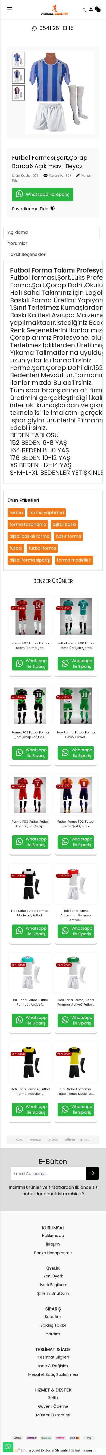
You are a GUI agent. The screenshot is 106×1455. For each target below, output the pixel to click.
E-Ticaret (47, 1450)
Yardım (53, 1334)
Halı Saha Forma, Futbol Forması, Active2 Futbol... (75, 1002)
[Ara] (84, 10)
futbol (16, 548)
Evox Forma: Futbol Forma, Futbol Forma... (76, 734)
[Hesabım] (91, 9)
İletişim (53, 1244)
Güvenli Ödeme (53, 1406)
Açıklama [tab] (18, 232)
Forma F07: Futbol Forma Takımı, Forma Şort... (30, 645)
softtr (15, 1450)
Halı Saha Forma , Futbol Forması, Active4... (30, 1002)
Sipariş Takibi (53, 1325)
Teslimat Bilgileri (53, 1357)
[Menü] (9, 10)
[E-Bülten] (92, 1173)
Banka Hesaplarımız (53, 1253)
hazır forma (68, 536)
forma (16, 512)
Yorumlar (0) (60, 175)
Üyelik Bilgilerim (53, 1284)
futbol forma (42, 548)
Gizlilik (53, 1397)
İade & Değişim (53, 1366)
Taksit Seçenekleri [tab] (27, 254)
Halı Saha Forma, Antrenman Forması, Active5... (75, 915)
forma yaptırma (46, 512)
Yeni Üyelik (53, 1276)
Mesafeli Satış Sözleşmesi (53, 1374)
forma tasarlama (28, 524)
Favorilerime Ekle (31, 209)
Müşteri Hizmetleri (53, 1415)
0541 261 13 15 (55, 28)
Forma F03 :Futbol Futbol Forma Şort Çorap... (30, 823)
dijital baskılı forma (29, 536)
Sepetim (53, 1316)
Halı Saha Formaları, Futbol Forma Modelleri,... (75, 1091)
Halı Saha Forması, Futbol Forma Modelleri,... (30, 1091)
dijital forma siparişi (30, 560)
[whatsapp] (8, 1447)
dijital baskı (64, 524)
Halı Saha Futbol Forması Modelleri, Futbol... (30, 913)
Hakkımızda (53, 1235)
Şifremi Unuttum (53, 1293)
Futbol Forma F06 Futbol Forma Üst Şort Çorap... (76, 645)
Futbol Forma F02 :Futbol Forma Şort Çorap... (75, 823)
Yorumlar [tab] (17, 243)
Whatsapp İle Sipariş (47, 194)
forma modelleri (74, 560)
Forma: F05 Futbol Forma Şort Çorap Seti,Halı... (30, 734)
